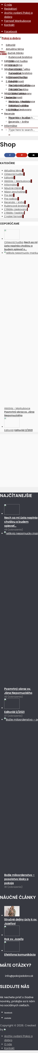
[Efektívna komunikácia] (12, 950)
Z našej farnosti (13, 97)
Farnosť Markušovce (17, 21)
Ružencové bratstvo (20, 57)
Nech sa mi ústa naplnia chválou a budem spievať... (20, 522)
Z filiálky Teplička (18, 105)
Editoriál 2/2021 (23, 430)
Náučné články (15, 53)
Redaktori (10, 9)
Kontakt (9, 25)
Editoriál (9, 61)
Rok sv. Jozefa (13, 939)
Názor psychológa (15, 93)
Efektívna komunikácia (20, 954)
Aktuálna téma (13, 65)
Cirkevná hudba (18, 61)
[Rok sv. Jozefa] (12, 935)
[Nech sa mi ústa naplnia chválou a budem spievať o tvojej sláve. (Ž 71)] (12, 238)
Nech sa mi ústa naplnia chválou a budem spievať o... (20, 246)
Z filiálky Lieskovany (20, 109)
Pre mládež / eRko (19, 85)
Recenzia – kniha (18, 121)
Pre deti (12, 81)
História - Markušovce (17, 408)
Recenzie (9, 113)
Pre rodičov (15, 89)
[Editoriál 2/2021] (12, 426)
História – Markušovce (21, 101)
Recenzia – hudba (19, 117)
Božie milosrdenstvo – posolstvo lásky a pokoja (19, 879)
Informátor (10, 125)
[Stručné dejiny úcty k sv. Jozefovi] (12, 915)
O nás (8, 5)
